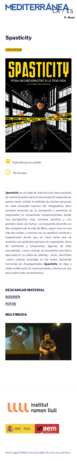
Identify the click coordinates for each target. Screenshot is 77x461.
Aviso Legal (11, 452)
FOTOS (10, 304)
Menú (71, 17)
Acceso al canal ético (58, 452)
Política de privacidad (32, 452)
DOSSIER (12, 297)
